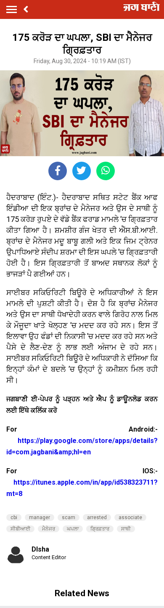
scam (68, 517)
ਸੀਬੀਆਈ (20, 529)
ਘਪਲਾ (73, 529)
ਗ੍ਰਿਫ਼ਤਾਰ (99, 529)
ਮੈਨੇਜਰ (48, 529)
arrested (97, 517)
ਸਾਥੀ (126, 529)
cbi (14, 517)
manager (39, 517)
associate (130, 517)
